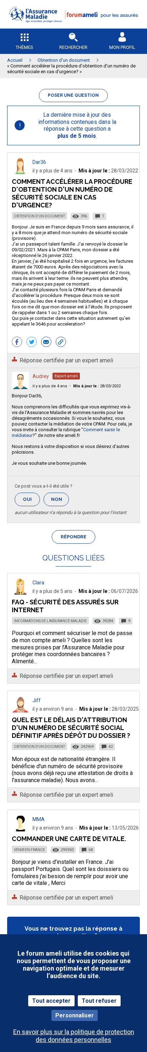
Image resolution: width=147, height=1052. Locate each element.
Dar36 (39, 162)
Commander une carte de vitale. (69, 838)
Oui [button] (31, 499)
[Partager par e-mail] (46, 343)
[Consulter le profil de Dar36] (20, 172)
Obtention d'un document (39, 216)
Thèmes (24, 47)
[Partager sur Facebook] (17, 343)
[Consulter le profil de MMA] (20, 829)
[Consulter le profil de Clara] (20, 592)
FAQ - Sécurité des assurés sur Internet (65, 606)
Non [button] (60, 501)
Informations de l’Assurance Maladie (50, 621)
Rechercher (73, 47)
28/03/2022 (97, 386)
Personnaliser (74, 1015)
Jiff (36, 700)
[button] (73, 27)
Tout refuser (99, 1000)
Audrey (40, 376)
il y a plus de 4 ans (49, 386)
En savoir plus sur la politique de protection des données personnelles (73, 1035)
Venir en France (29, 850)
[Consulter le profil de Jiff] (20, 710)
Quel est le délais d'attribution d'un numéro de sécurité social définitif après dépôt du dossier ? (71, 727)
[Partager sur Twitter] (31, 343)
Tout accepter (51, 1000)
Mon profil (122, 47)
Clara (38, 582)
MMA (38, 819)
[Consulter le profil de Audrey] (20, 387)
